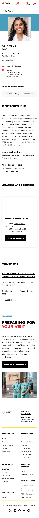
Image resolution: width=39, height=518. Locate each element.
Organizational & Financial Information (27, 490)
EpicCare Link (6, 475)
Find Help (24, 445)
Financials (5, 442)
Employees (5, 472)
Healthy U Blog (26, 451)
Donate (4, 497)
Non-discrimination (27, 486)
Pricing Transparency (27, 494)
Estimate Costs (25, 439)
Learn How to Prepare (14, 364)
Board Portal (6, 469)
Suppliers (5, 482)
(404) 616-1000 (26, 413)
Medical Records (26, 454)
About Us (5, 439)
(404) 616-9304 (16, 66)
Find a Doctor (7, 11)
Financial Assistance (27, 442)
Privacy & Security (26, 497)
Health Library (25, 448)
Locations (5, 448)
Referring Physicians (8, 478)
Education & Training (27, 474)
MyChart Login (25, 458)
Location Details (15, 238)
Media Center (6, 451)
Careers (23, 471)
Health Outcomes (7, 445)
